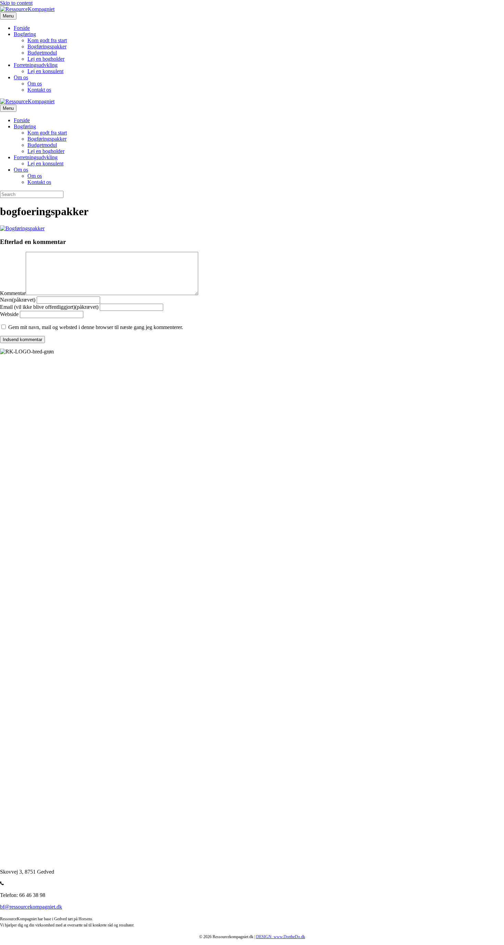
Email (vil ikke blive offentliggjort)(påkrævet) (49, 307)
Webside (9, 314)
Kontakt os (39, 90)
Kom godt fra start (47, 40)
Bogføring (25, 34)
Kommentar (13, 293)
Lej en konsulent (45, 71)
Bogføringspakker (47, 46)
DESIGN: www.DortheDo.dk (280, 936)
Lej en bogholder (45, 59)
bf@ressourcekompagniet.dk (31, 907)
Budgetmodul (42, 53)
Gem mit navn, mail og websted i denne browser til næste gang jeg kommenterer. (95, 327)
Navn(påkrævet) (17, 300)
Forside (22, 28)
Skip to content (16, 3)
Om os (21, 77)
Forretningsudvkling (36, 65)
